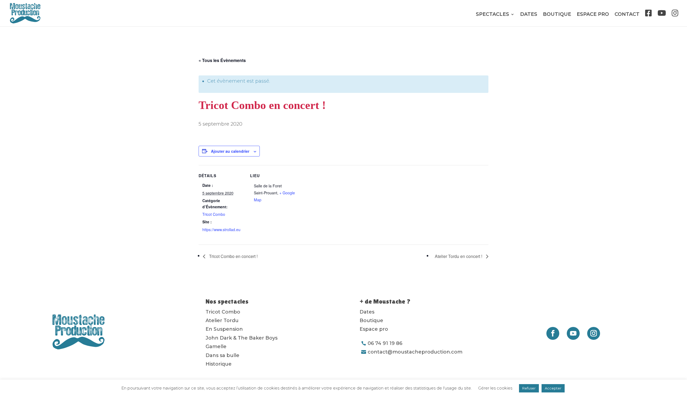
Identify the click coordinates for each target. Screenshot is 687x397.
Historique (219, 364)
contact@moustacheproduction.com (415, 352)
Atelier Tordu (222, 320)
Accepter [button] (553, 388)
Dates (528, 14)
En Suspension (224, 329)
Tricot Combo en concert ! (233, 256)
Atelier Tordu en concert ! (459, 256)
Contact (627, 14)
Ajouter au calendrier (230, 151)
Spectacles (492, 14)
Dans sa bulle (222, 355)
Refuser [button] (529, 388)
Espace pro (593, 14)
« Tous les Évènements (222, 60)
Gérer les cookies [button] (495, 388)
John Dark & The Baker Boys (241, 338)
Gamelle (216, 346)
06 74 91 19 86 (385, 343)
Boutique (557, 14)
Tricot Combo (213, 214)
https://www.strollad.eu (221, 229)
